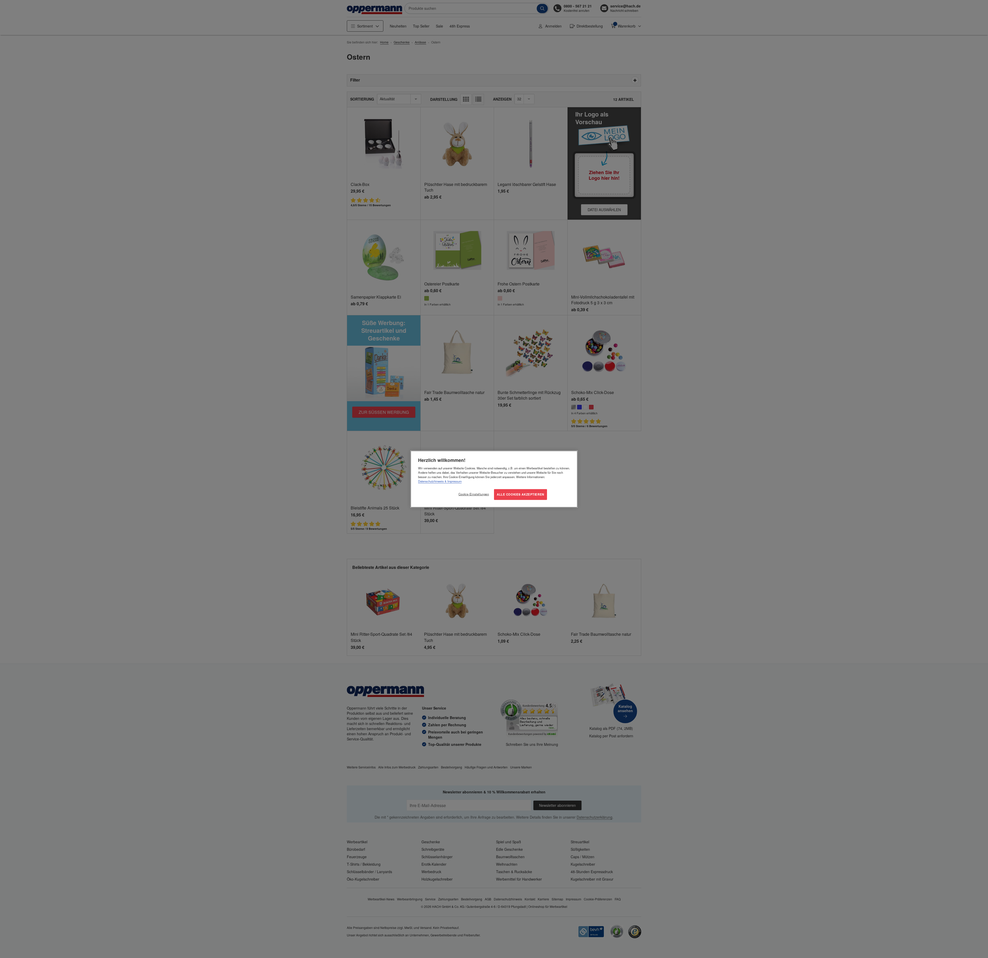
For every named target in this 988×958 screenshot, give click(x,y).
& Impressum (453, 481)
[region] (494, 478)
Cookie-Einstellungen (473, 494)
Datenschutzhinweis (431, 481)
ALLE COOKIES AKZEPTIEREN (520, 494)
